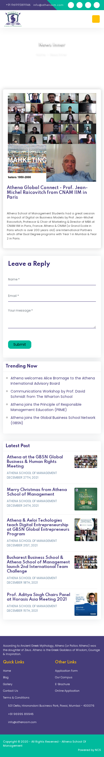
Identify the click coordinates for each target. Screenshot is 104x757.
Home (41, 54)
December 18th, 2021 (22, 582)
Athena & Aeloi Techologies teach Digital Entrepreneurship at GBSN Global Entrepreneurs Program (38, 527)
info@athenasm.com (48, 5)
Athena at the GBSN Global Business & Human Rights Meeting (35, 461)
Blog (6, 677)
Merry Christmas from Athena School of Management (37, 492)
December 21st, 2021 (22, 545)
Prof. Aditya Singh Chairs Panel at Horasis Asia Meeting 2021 (38, 597)
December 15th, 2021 (22, 610)
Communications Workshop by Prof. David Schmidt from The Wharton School (48, 394)
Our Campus (63, 677)
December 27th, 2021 (22, 477)
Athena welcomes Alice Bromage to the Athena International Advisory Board (53, 381)
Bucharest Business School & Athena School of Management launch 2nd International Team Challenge (38, 565)
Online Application (67, 691)
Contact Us (10, 691)
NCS (98, 750)
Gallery (7, 684)
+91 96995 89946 (21, 714)
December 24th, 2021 (23, 505)
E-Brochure (62, 684)
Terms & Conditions (16, 697)
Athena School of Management (32, 473)
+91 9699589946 (18, 5)
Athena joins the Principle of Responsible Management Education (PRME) (46, 407)
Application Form (66, 671)
